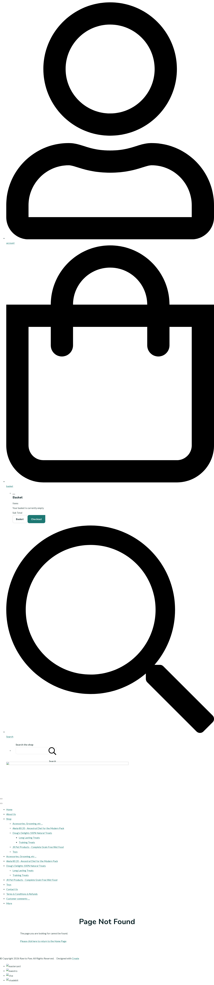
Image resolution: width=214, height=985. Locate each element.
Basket (20, 519)
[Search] (52, 750)
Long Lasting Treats (29, 837)
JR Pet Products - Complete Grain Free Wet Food (38, 847)
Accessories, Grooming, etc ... (28, 823)
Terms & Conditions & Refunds (22, 894)
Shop (8, 818)
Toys (15, 851)
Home (9, 809)
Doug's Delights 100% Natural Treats (32, 833)
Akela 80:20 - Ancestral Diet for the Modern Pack (38, 828)
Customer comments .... (18, 898)
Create (75, 958)
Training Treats (27, 842)
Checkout (36, 519)
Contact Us (12, 889)
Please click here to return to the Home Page (43, 941)
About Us (11, 814)
